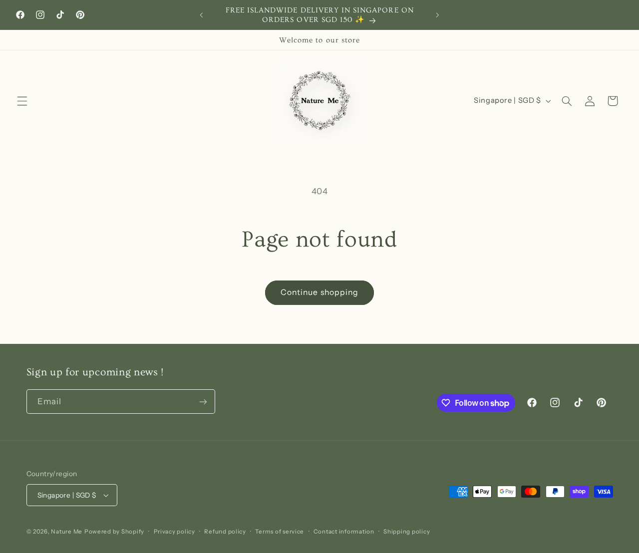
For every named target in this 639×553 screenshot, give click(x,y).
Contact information (344, 531)
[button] (21, 100)
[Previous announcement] (202, 15)
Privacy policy (174, 531)
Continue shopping (319, 292)
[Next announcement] (437, 15)
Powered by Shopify (114, 531)
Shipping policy (406, 531)
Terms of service (279, 531)
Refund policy (225, 531)
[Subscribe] (202, 401)
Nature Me (66, 531)
